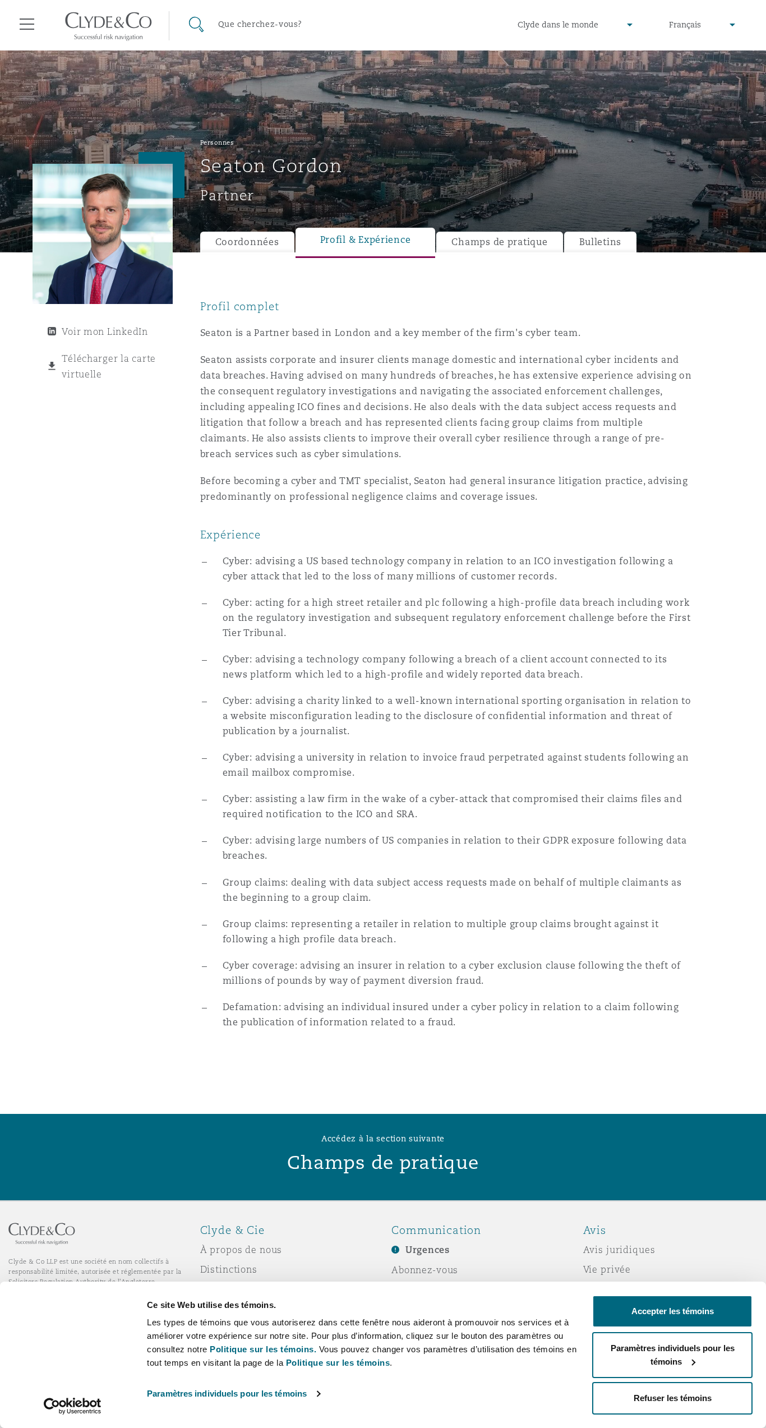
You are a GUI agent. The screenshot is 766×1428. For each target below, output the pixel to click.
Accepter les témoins (672, 1311)
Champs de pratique (499, 242)
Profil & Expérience (365, 240)
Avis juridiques (619, 1249)
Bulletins (600, 242)
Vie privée (607, 1269)
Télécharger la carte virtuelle (109, 366)
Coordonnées (247, 242)
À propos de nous (241, 1249)
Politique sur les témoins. (263, 1349)
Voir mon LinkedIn (104, 331)
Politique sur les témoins (338, 1362)
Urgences (427, 1250)
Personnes (217, 142)
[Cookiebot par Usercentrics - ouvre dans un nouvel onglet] (73, 1406)
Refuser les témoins (673, 1398)
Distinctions (228, 1269)
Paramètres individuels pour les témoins (227, 1393)
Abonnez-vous (424, 1269)
